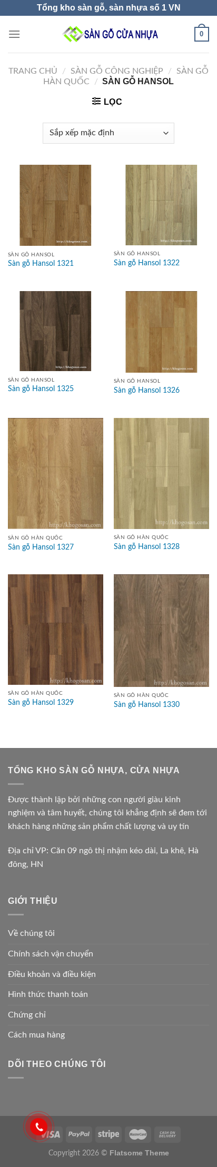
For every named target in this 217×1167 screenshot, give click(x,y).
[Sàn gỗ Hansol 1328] (161, 473)
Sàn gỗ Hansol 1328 (147, 547)
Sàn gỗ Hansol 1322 (147, 263)
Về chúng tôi (31, 933)
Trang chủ (32, 71)
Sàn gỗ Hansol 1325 (41, 389)
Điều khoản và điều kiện (52, 974)
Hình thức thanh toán (48, 994)
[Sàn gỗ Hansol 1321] (55, 205)
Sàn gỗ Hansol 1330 (147, 705)
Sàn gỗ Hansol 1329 (41, 702)
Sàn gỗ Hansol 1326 (147, 390)
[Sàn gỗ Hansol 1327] (55, 474)
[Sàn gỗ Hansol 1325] (55, 331)
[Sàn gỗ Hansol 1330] (161, 630)
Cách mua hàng (36, 1035)
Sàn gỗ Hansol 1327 (41, 547)
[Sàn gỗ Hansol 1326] (161, 332)
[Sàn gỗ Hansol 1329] (55, 629)
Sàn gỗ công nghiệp (117, 71)
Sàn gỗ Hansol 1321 (41, 263)
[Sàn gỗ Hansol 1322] (161, 205)
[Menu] (14, 34)
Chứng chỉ (27, 1015)
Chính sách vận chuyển (50, 954)
